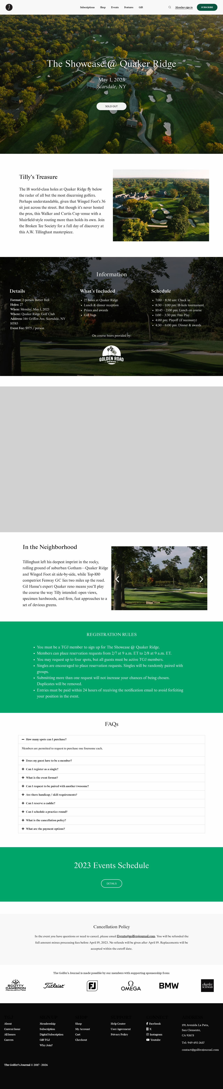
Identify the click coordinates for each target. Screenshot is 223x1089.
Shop (103, 7)
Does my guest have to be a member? (49, 760)
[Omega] (130, 985)
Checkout (81, 1040)
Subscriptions (87, 7)
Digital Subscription (51, 1034)
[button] (111, 106)
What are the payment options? (45, 829)
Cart (77, 1034)
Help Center (118, 1023)
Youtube (155, 1040)
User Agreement (121, 1029)
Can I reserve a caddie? (40, 803)
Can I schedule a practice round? (46, 812)
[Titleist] (54, 985)
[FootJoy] (92, 985)
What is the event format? (42, 777)
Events (115, 7)
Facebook (154, 1023)
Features (128, 7)
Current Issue (12, 1029)
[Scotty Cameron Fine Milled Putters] (15, 985)
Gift (141, 7)
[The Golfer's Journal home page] (9, 9)
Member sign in (184, 7)
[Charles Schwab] (207, 985)
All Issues (10, 1034)
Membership (47, 1023)
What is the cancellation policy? (46, 820)
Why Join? (46, 1045)
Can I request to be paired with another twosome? (57, 786)
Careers (8, 1040)
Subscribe (207, 7)
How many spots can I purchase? (46, 739)
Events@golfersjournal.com (136, 936)
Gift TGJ (45, 1040)
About (8, 1023)
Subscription (47, 1029)
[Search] (169, 7)
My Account (82, 1029)
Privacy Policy (119, 1034)
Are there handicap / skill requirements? (51, 795)
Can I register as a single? (42, 769)
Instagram (155, 1034)
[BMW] (169, 985)
